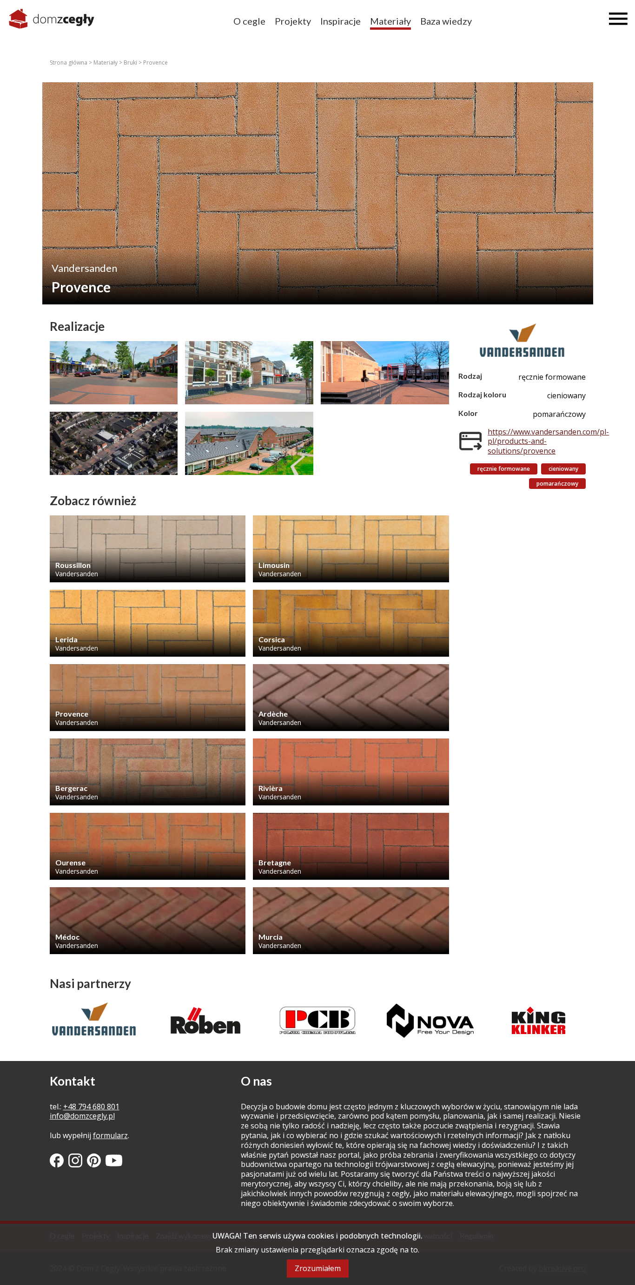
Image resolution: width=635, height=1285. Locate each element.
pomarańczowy (557, 484)
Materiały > (108, 62)
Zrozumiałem (318, 1268)
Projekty (293, 20)
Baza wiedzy (446, 20)
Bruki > (133, 62)
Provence (155, 62)
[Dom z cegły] (51, 18)
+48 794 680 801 (91, 1106)
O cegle (249, 20)
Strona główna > (71, 62)
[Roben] (94, 1020)
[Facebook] (57, 1160)
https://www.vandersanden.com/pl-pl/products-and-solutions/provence (548, 441)
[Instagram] (75, 1160)
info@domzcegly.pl (82, 1116)
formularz (110, 1135)
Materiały (390, 20)
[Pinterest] (94, 1160)
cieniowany (563, 469)
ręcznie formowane (503, 469)
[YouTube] (114, 1160)
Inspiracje (340, 20)
